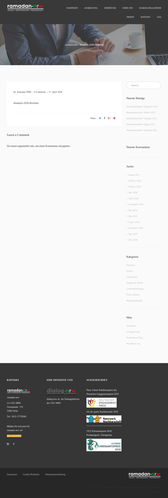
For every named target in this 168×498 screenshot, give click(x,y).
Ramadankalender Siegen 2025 (140, 124)
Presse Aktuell (132, 294)
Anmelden (131, 326)
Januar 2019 (134, 222)
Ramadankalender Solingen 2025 (141, 118)
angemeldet (23, 146)
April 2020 (133, 198)
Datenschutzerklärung (55, 474)
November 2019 (135, 204)
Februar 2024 (134, 181)
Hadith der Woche (134, 283)
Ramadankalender (150, 8)
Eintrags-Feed (132, 332)
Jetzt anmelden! (14, 436)
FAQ (159, 17)
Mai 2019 (132, 216)
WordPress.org (133, 343)
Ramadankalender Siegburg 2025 (141, 130)
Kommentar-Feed (134, 337)
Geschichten (131, 277)
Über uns (128, 8)
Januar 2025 (134, 175)
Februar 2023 (134, 186)
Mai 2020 (132, 192)
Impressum (12, 474)
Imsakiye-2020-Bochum (26, 103)
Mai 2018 (132, 240)
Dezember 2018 (135, 228)
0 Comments (40, 92)
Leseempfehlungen (135, 289)
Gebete (129, 271)
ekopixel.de (144, 487)
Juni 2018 (132, 234)
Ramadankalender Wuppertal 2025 (142, 106)
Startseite (72, 8)
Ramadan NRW (24, 92)
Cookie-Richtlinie (31, 474)
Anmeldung (91, 8)
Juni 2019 (132, 210)
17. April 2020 (55, 92)
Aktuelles (130, 265)
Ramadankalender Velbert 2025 (140, 112)
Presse (130, 17)
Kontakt (146, 17)
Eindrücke (110, 8)
